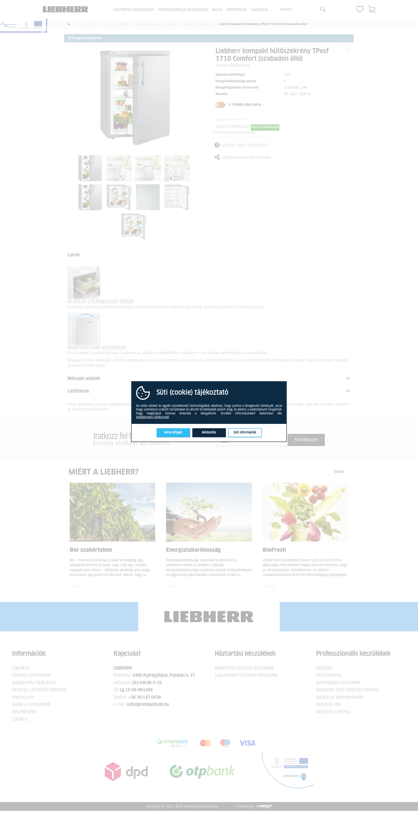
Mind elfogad (173, 432)
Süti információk (245, 432)
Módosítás (209, 432)
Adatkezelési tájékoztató (152, 417)
